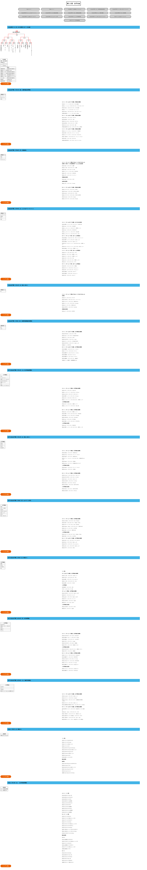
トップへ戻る (6, 83)
